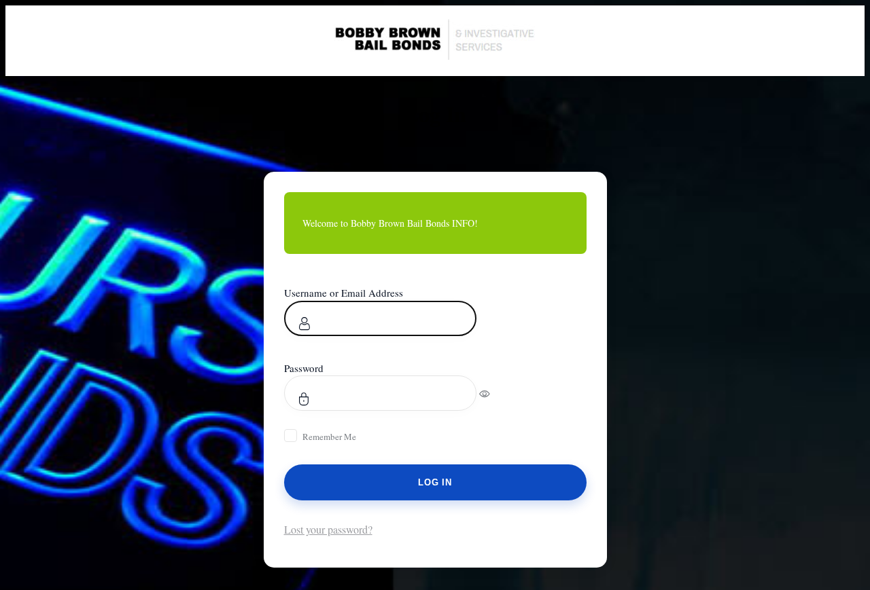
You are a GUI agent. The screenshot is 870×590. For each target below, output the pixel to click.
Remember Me (329, 436)
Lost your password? (328, 529)
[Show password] (493, 393)
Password (304, 368)
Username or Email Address (343, 292)
